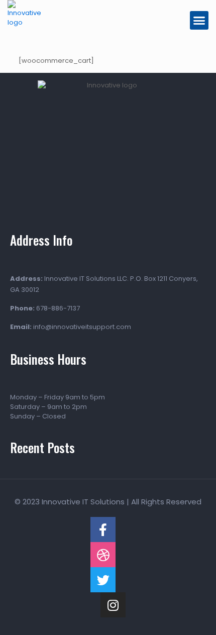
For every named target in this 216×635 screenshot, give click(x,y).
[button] (199, 20)
